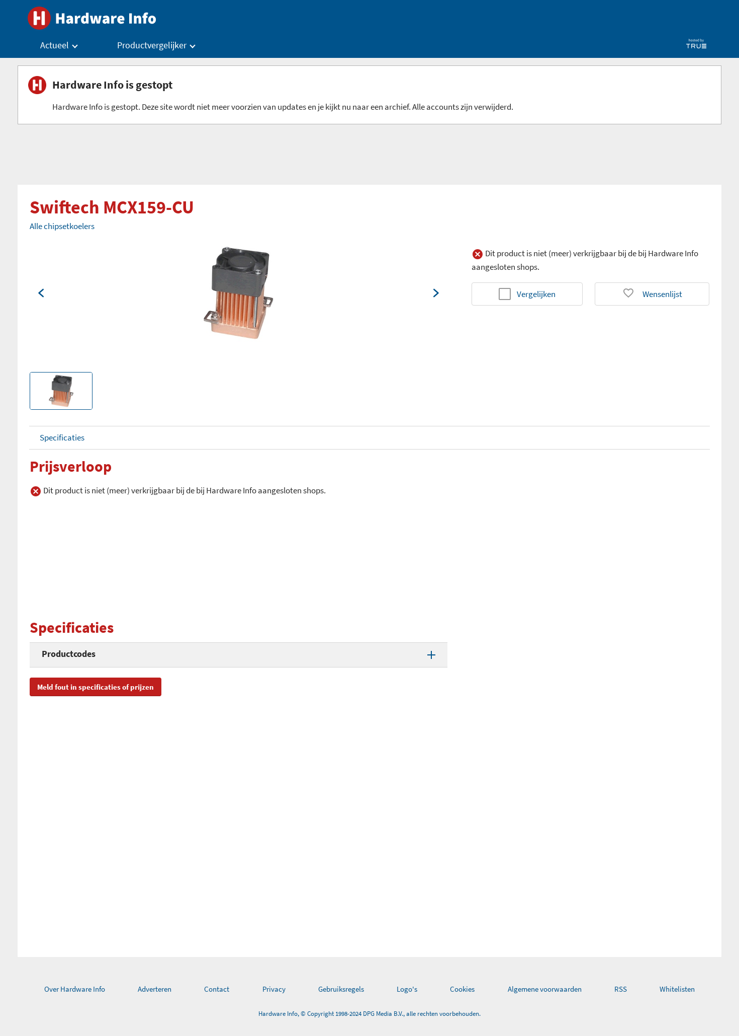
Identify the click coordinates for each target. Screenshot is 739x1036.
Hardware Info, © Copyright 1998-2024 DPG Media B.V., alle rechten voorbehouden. (369, 1013)
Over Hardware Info (74, 989)
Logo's (407, 989)
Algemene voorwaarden (545, 989)
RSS (620, 989)
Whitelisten (677, 989)
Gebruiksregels (341, 989)
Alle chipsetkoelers (62, 226)
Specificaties (62, 437)
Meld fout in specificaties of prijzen (95, 687)
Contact (216, 989)
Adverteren (154, 989)
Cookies (462, 989)
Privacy (274, 989)
